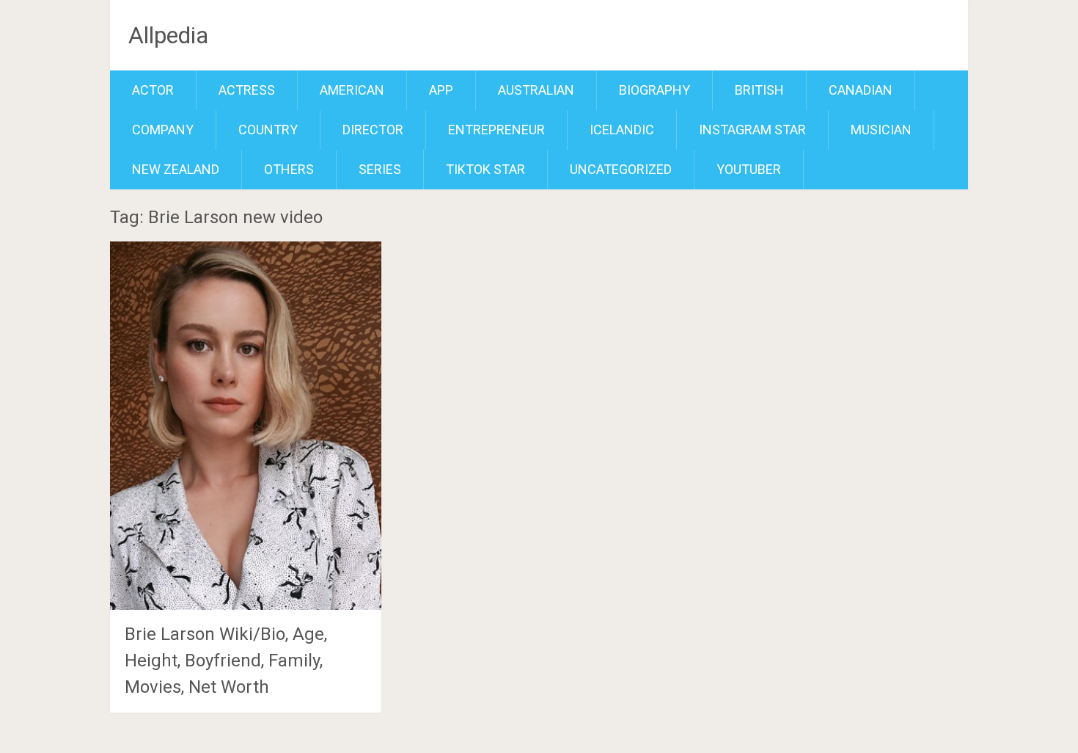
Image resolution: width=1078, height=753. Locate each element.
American (352, 90)
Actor (153, 90)
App (441, 90)
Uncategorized (621, 169)
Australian (536, 90)
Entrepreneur (496, 129)
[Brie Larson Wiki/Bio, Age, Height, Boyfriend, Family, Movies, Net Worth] (245, 425)
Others (289, 169)
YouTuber (748, 169)
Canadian (860, 90)
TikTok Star (485, 169)
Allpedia (168, 35)
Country (268, 129)
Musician (881, 129)
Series (380, 169)
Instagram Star (752, 129)
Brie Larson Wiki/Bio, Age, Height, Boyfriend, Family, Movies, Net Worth (226, 660)
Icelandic (622, 129)
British (759, 90)
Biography (654, 90)
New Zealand (175, 169)
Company (163, 129)
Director (372, 129)
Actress (247, 90)
